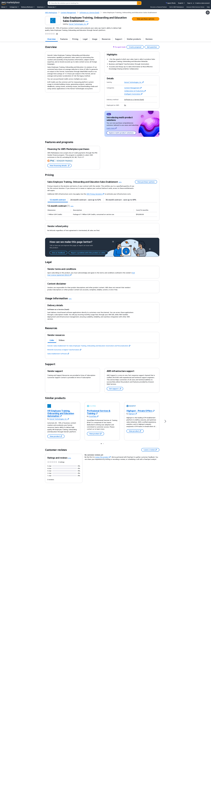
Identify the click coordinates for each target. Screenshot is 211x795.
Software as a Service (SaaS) (134, 99)
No (125, 105)
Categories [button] (13, 7)
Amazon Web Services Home (195, 7)
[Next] (165, 421)
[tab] (51, 39)
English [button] (180, 3)
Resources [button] (51, 7)
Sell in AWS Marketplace (176, 7)
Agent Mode (171, 3)
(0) (57, 34)
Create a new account (202, 3)
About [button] (3, 7)
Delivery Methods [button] (27, 7)
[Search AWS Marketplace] (139, 3)
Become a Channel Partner (158, 7)
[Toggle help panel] (208, 12)
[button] (86, 21)
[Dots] (101, 444)
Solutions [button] (40, 7)
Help (208, 7)
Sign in (189, 3)
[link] (130, 12)
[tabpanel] (102, 210)
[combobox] (92, 3)
